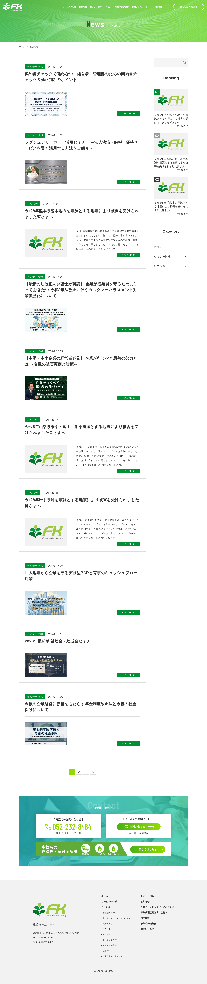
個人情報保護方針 (110, 945)
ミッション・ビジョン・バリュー (117, 918)
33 (92, 771)
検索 (185, 62)
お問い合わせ (138, 7)
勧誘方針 (107, 951)
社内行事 (159, 266)
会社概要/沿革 (109, 912)
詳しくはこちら (148, 849)
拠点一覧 (107, 934)
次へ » (100, 772)
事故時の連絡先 (122, 7)
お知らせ (159, 247)
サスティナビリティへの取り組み (157, 907)
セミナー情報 (96, 7)
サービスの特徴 (69, 7)
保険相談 (83, 7)
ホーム (22, 47)
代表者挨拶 (108, 923)
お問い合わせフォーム (142, 826)
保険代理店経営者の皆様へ (189, 7)
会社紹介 (108, 7)
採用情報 (158, 7)
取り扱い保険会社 (110, 940)
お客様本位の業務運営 (112, 956)
